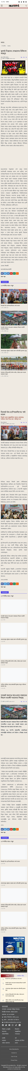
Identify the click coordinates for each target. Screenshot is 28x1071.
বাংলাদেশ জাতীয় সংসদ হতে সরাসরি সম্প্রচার (11, 970)
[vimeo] (26, 2)
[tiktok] (16, 1025)
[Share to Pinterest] (11, 273)
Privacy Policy (14, 1060)
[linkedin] (19, 1025)
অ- (24, 57)
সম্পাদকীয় (4, 46)
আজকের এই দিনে (19, 1040)
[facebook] (19, 2)
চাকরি (3, 1038)
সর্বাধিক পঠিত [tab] (20, 976)
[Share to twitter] (5, 273)
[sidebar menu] (2, 6)
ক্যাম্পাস (4, 1031)
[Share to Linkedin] (8, 273)
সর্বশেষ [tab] (7, 976)
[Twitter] (6, 1025)
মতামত (9, 46)
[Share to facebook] (2, 273)
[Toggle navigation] (26, 6)
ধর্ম (16, 1038)
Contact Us (14, 1052)
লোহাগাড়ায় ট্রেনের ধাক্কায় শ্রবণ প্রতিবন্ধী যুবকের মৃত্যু (14, 350)
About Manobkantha (14, 1049)
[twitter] (21, 2)
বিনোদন (17, 1029)
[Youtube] (9, 1025)
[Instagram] (13, 1025)
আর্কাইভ (7, 1)
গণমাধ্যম (17, 1034)
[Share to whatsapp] (14, 273)
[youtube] (24, 2)
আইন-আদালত (6, 1043)
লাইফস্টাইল (5, 1034)
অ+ (21, 57)
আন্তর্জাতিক (18, 1031)
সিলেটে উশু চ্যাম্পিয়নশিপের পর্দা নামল (10, 305)
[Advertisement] (14, 25)
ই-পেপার (3, 1)
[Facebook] (3, 1025)
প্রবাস (16, 1043)
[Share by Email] (17, 273)
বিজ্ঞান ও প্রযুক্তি (6, 1029)
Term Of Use (14, 1056)
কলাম (2, 42)
